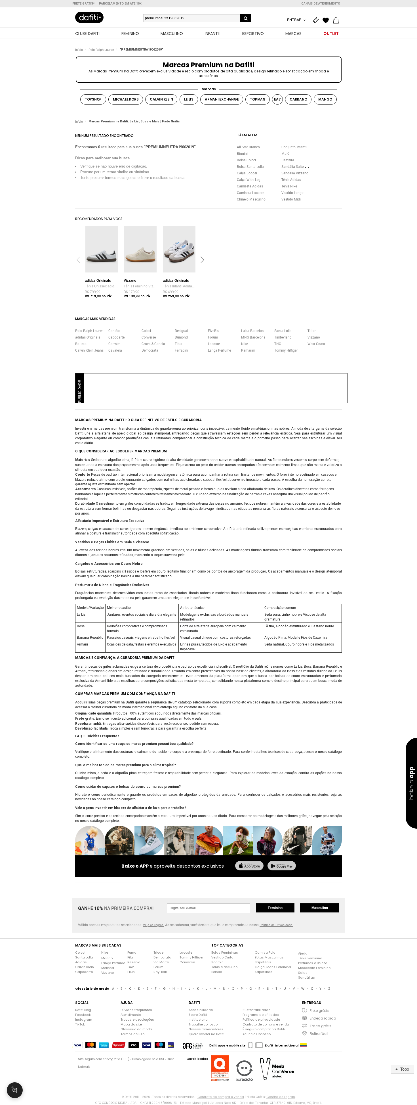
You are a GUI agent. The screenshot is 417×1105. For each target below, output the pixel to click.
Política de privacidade (261, 1020)
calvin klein (161, 99)
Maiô (285, 153)
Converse (149, 337)
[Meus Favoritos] (327, 20)
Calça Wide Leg (248, 179)
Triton (312, 330)
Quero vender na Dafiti (206, 1034)
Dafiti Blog (83, 1010)
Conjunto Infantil (294, 147)
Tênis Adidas (291, 179)
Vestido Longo (292, 192)
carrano (298, 99)
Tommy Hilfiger (286, 350)
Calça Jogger (247, 173)
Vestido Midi (291, 199)
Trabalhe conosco (203, 1024)
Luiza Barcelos (252, 330)
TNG (277, 343)
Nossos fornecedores (206, 1029)
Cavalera (115, 350)
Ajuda (303, 953)
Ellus (178, 343)
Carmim (114, 343)
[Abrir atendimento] (15, 1090)
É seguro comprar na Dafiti (264, 1029)
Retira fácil (319, 1033)
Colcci (146, 330)
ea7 (277, 99)
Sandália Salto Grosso (298, 166)
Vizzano (314, 337)
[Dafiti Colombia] (303, 1045)
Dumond (181, 337)
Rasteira (287, 160)
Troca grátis (320, 1025)
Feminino (275, 908)
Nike (244, 343)
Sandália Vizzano (294, 173)
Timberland (283, 337)
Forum (213, 337)
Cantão (114, 330)
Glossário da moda (136, 1029)
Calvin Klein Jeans (89, 350)
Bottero (81, 343)
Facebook (83, 1015)
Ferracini (181, 350)
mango (325, 99)
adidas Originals (87, 337)
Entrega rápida (323, 1018)
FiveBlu (213, 330)
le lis (188, 99)
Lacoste (214, 343)
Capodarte (116, 337)
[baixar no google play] (282, 866)
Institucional (198, 1020)
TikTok (80, 1024)
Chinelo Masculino (251, 199)
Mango (107, 958)
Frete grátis (319, 1010)
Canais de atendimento (320, 3)
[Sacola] (337, 20)
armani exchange (222, 99)
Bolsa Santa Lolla (250, 166)
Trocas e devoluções (137, 1020)
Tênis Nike (289, 186)
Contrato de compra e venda (266, 1024)
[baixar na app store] (249, 866)
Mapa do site (131, 1024)
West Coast (316, 343)
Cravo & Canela (153, 343)
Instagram (83, 1020)
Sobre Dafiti (198, 1015)
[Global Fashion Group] (193, 1045)
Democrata (150, 350)
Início (79, 49)
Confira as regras (280, 1096)
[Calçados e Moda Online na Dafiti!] (89, 17)
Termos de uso (132, 1034)
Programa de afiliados (261, 1015)
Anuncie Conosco (257, 1034)
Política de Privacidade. (276, 925)
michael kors (125, 99)
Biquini (242, 153)
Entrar (294, 19)
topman (257, 99)
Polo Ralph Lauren (101, 49)
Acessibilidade (201, 1010)
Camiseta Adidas (250, 186)
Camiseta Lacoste (250, 192)
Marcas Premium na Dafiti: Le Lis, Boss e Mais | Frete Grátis (134, 121)
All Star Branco (248, 147)
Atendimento (131, 1015)
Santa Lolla (283, 330)
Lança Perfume (219, 350)
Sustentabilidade (256, 1010)
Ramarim (248, 350)
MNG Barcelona (253, 337)
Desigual (181, 330)
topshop (93, 99)
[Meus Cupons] (316, 20)
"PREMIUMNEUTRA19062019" (141, 49)
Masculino (319, 908)
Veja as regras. (153, 925)
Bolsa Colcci (246, 160)
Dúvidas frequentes (136, 1010)
